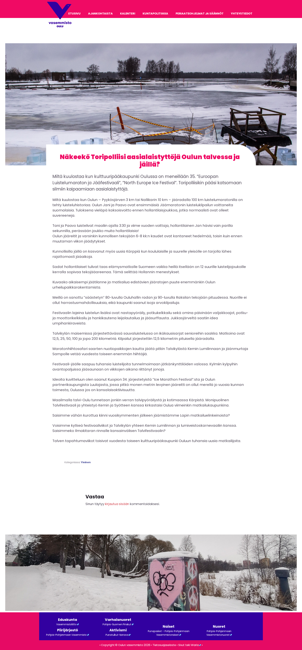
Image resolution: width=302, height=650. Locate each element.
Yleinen (86, 462)
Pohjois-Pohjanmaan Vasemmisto (66, 635)
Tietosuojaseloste (164, 645)
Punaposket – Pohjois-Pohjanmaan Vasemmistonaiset (168, 633)
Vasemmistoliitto (66, 624)
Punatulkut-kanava (117, 635)
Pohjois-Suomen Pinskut (117, 624)
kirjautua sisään (117, 504)
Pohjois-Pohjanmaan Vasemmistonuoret (219, 633)
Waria (195, 645)
